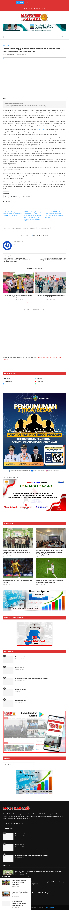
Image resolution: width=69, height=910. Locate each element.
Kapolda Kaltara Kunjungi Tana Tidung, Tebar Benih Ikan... (51, 296)
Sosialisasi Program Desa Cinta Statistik (20, 893)
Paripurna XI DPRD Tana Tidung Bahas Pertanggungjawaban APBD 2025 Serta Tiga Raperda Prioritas (54, 214)
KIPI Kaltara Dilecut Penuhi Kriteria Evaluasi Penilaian (31, 678)
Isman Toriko (11, 54)
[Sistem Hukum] (8, 670)
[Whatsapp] (42, 8)
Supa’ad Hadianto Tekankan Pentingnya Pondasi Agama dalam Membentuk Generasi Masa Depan (16, 552)
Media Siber (31, 6)
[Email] (37, 8)
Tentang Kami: (23, 6)
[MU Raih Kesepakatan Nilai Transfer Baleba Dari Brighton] (18, 568)
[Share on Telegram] (43, 235)
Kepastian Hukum (20, 689)
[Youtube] (34, 8)
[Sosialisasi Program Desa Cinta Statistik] (6, 893)
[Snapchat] (39, 8)
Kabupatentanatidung (43, 228)
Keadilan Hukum (20, 700)
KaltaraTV (52, 6)
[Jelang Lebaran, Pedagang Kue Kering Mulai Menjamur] (6, 903)
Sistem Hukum (20, 668)
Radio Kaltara (44, 6)
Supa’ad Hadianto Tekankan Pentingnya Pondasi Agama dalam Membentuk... (39, 3)
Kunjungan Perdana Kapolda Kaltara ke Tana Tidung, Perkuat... (18, 296)
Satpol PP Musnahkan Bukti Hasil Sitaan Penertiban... (19, 882)
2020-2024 (42, 129)
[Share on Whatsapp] (41, 235)
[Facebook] (24, 8)
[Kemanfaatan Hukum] (8, 659)
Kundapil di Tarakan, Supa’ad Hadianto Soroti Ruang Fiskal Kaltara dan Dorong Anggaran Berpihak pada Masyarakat (50, 552)
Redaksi (16, 6)
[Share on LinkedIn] (39, 235)
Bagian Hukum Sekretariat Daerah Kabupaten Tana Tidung (19, 228)
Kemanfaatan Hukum (22, 657)
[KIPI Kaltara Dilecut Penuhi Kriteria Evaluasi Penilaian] (8, 681)
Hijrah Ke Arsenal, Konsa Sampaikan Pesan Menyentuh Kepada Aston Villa (49, 581)
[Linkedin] (31, 8)
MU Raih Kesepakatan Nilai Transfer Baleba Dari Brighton (17, 581)
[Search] (65, 36)
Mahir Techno (50, 907)
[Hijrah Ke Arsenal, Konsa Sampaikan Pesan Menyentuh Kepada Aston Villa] (51, 568)
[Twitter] (26, 8)
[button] (26, 2)
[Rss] (44, 8)
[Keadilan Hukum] (8, 703)
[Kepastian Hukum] (8, 692)
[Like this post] (34, 235)
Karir (37, 6)
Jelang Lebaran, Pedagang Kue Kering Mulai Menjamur (19, 903)
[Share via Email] (47, 235)
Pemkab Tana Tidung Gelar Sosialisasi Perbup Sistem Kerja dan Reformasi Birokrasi (12, 213)
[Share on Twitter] (37, 235)
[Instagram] (29, 8)
